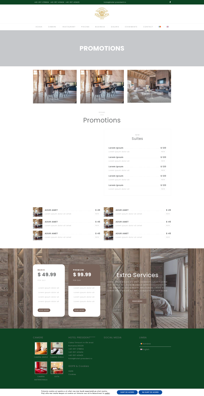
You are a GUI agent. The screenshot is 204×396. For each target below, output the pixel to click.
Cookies (72, 374)
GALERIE (115, 27)
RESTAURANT (69, 27)
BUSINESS (100, 27)
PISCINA (85, 27)
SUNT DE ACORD (127, 392)
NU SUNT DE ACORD (150, 392)
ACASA (39, 27)
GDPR (70, 371)
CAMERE (52, 27)
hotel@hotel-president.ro (115, 2)
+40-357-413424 (57, 2)
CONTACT (148, 27)
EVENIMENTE (131, 27)
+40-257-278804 (41, 2)
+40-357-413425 (72, 2)
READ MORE (44, 310)
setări (107, 393)
